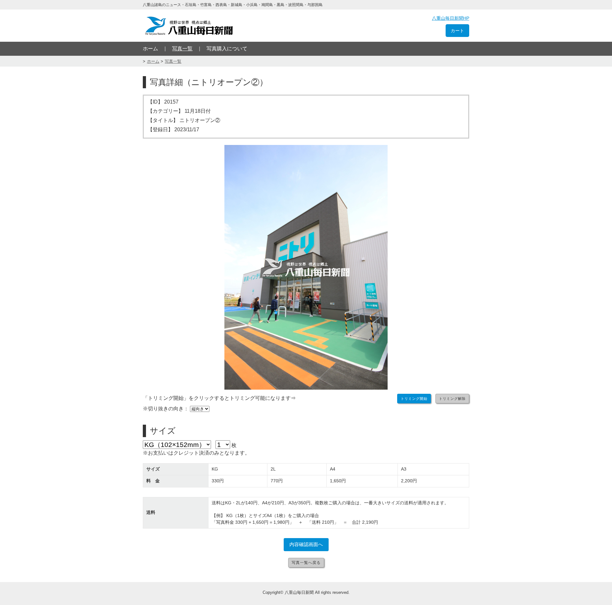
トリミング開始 (414, 398)
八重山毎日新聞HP (450, 18)
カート (457, 30)
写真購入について (227, 48)
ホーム (150, 48)
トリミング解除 (452, 398)
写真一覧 (182, 48)
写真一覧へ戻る (306, 563)
